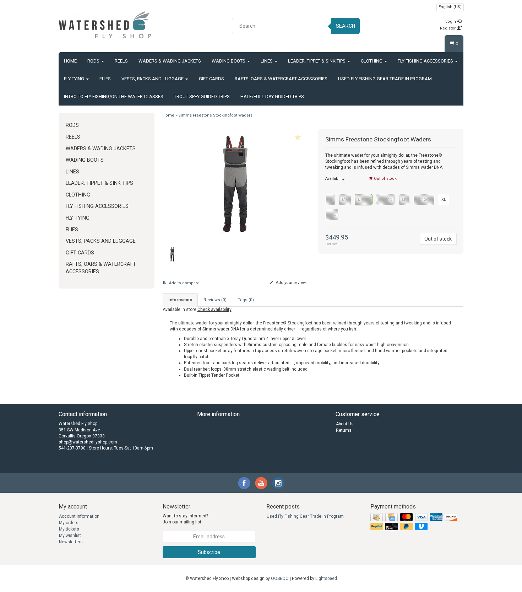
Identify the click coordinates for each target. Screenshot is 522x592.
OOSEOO (280, 578)
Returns (344, 430)
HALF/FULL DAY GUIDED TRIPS (272, 96)
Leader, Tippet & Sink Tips (317, 61)
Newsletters (71, 541)
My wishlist (70, 535)
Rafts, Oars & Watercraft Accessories (281, 78)
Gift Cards (211, 78)
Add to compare (184, 283)
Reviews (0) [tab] (215, 299)
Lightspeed (326, 578)
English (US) (450, 7)
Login (451, 21)
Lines (267, 61)
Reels (121, 61)
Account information (79, 516)
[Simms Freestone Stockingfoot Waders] (235, 184)
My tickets (69, 529)
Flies (105, 78)
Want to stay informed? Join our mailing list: (185, 518)
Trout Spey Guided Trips (202, 96)
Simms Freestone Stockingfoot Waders (215, 115)
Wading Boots (229, 61)
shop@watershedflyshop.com (88, 442)
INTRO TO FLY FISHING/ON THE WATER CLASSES (113, 96)
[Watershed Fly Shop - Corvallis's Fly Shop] (105, 25)
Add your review (290, 282)
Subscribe (209, 552)
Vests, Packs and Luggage (153, 78)
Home (70, 61)
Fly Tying (74, 78)
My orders (68, 522)
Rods (93, 61)
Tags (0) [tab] (246, 299)
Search (345, 26)
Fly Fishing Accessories (426, 61)
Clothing (372, 61)
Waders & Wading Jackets (169, 61)
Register (448, 28)
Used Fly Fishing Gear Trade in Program (385, 78)
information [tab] (180, 299)
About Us (345, 423)
